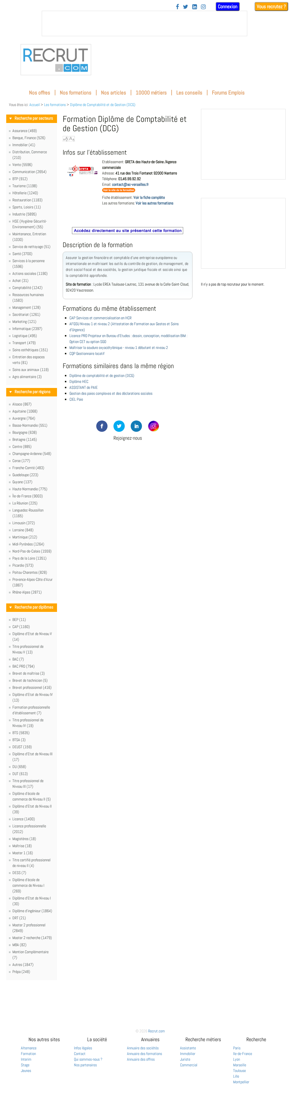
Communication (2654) (29, 171)
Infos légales (83, 1047)
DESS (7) (19, 872)
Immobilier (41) (23, 144)
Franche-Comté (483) (28, 467)
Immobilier (187, 1053)
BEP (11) (19, 619)
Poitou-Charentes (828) (29, 572)
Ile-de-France (242, 1053)
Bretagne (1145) (24, 439)
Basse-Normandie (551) (29, 425)
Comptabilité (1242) (27, 287)
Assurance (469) (24, 130)
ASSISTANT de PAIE (83, 387)
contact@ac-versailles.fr (130, 184)
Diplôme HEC (78, 381)
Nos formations (75, 92)
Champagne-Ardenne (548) (31, 453)
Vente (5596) (22, 164)
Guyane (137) (22, 481)
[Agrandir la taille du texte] (65, 139)
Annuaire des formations (144, 1053)
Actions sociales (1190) (30, 273)
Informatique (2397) (27, 328)
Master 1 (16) (22, 852)
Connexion (227, 6)
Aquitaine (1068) (25, 411)
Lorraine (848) (23, 529)
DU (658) (19, 766)
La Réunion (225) (25, 503)
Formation (28, 1053)
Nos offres (39, 92)
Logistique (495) (24, 335)
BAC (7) (18, 659)
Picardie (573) (23, 565)
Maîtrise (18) (22, 845)
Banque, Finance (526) (28, 137)
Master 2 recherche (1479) (32, 937)
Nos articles (113, 92)
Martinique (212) (24, 537)
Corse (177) (21, 460)
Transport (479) (24, 342)
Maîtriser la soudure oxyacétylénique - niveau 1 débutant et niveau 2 (118, 347)
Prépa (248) (21, 971)
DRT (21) (19, 917)
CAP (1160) (21, 626)
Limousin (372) (23, 522)
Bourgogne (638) (24, 432)
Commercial (188, 1064)
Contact (80, 1053)
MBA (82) (19, 944)
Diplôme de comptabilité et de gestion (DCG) (101, 375)
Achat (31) (20, 280)
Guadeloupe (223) (25, 474)
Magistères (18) (24, 838)
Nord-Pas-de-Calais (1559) (32, 551)
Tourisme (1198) (24, 185)
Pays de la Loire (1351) (29, 558)
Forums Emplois (228, 92)
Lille (236, 1076)
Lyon (236, 1059)
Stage (25, 1064)
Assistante (188, 1047)
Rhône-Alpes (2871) (27, 592)
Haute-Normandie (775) (29, 488)
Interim (26, 1059)
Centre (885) (22, 446)
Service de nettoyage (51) (31, 246)
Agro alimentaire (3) (27, 376)
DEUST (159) (22, 746)
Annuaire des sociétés (143, 1047)
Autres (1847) (23, 964)
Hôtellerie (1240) (25, 192)
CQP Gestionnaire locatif (86, 353)
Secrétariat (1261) (26, 314)
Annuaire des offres (141, 1059)
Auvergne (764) (23, 418)
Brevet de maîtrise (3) (28, 673)
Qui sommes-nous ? (88, 1059)
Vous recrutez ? (271, 6)
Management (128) (26, 307)
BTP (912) (20, 178)
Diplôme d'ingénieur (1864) (32, 910)
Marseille (239, 1064)
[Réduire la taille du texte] (72, 139)
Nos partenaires (85, 1064)
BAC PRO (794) (23, 666)
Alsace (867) (22, 404)
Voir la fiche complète (149, 197)
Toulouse (239, 1070)
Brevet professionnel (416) (32, 687)
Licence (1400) (23, 818)
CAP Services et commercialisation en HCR (100, 317)
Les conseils (189, 92)
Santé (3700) (22, 253)
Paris (236, 1047)
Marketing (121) (24, 321)
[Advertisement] (127, 474)
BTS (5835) (21, 732)
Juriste (185, 1059)
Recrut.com (156, 1031)
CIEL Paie (76, 399)
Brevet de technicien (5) (30, 680)
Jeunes (26, 1070)
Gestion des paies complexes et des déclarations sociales (110, 393)
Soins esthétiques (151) (30, 349)
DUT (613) (20, 773)
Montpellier (241, 1081)
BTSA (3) (19, 739)
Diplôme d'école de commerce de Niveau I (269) (28, 885)
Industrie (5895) (24, 214)
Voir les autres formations (154, 203)
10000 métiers (151, 92)
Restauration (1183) (27, 199)
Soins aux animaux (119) (30, 369)
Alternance (28, 1047)
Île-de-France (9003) (27, 496)
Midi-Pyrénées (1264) (28, 544)
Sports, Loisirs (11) (26, 207)
